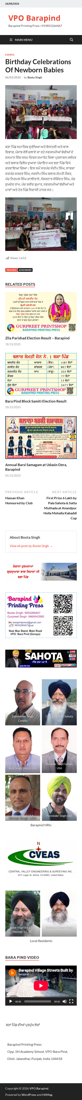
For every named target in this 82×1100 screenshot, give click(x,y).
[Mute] (64, 1001)
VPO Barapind (34, 18)
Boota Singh (35, 77)
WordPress (28, 1094)
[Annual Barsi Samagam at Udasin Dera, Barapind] (41, 439)
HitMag (47, 1094)
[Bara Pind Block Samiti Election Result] (41, 376)
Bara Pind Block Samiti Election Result (36, 401)
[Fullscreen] (71, 1001)
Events (9, 54)
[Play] (11, 1001)
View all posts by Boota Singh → (31, 546)
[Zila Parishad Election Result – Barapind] (41, 313)
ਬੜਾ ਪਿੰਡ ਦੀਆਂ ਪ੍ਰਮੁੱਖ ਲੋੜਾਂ (22, 1025)
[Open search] (71, 40)
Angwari (25, 269)
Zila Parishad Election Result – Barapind (37, 338)
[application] (41, 986)
